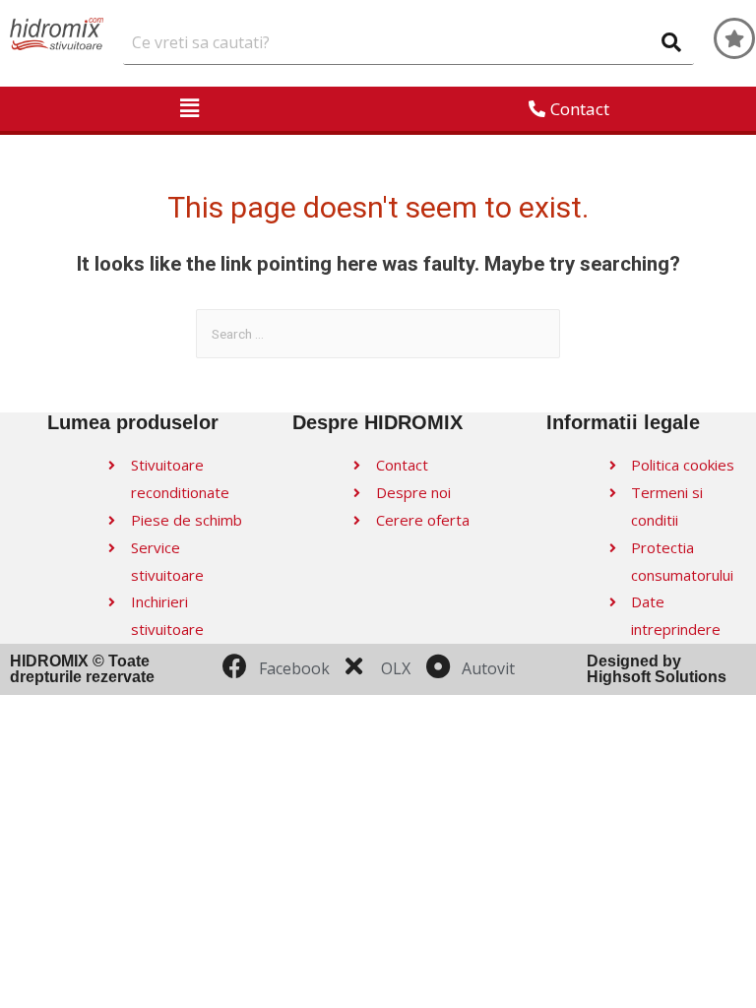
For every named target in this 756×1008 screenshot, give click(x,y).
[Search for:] (378, 334)
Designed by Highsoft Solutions (656, 669)
